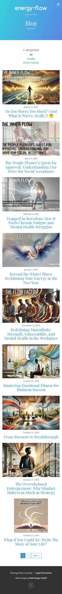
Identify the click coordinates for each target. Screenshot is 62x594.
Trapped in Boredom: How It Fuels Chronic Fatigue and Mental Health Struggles (31, 222)
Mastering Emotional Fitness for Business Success (31, 387)
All (31, 54)
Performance (31, 62)
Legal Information (43, 573)
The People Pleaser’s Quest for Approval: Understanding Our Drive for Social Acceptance (31, 167)
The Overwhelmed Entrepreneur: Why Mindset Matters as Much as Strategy (31, 488)
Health (31, 58)
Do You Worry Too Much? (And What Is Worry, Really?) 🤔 (31, 113)
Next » (36, 555)
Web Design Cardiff (38, 578)
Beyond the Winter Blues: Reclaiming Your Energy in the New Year (31, 278)
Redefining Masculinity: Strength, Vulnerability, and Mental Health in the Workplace (31, 334)
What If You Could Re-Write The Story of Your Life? (31, 541)
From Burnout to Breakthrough (31, 436)
